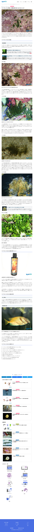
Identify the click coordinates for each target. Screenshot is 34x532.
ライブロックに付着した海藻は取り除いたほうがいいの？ (13, 4)
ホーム (2, 4)
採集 (27, 525)
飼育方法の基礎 (6, 522)
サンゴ (21, 1)
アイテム (28, 1)
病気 (17, 525)
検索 (31, 1)
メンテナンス (5, 4)
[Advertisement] (9, 366)
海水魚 (18, 1)
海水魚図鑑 (17, 522)
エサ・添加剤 (24, 1)
